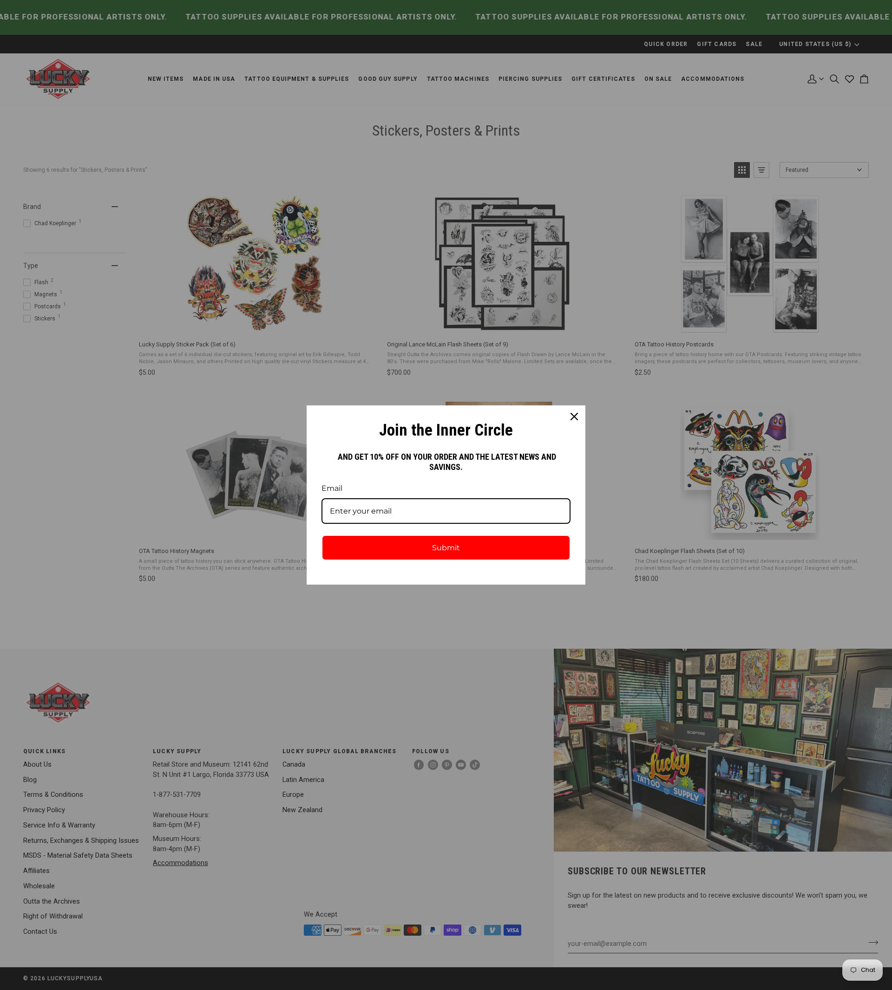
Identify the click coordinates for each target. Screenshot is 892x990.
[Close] (574, 416)
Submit (446, 547)
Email (331, 488)
